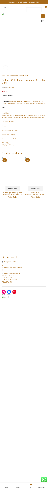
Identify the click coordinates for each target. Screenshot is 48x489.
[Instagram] (4, 292)
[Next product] (45, 75)
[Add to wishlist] (20, 160)
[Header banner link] (24, 2)
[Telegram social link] (18, 107)
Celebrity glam (24, 75)
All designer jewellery (15, 101)
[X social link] (10, 107)
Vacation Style (40, 103)
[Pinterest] (14, 292)
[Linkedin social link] (15, 107)
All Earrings (26, 101)
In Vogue (32, 103)
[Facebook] (9, 292)
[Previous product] (41, 75)
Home (3, 75)
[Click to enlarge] (5, 68)
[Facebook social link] (7, 107)
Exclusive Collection (12, 75)
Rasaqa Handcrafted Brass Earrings (35, 194)
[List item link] (24, 267)
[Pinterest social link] (13, 107)
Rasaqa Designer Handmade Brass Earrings (12, 194)
